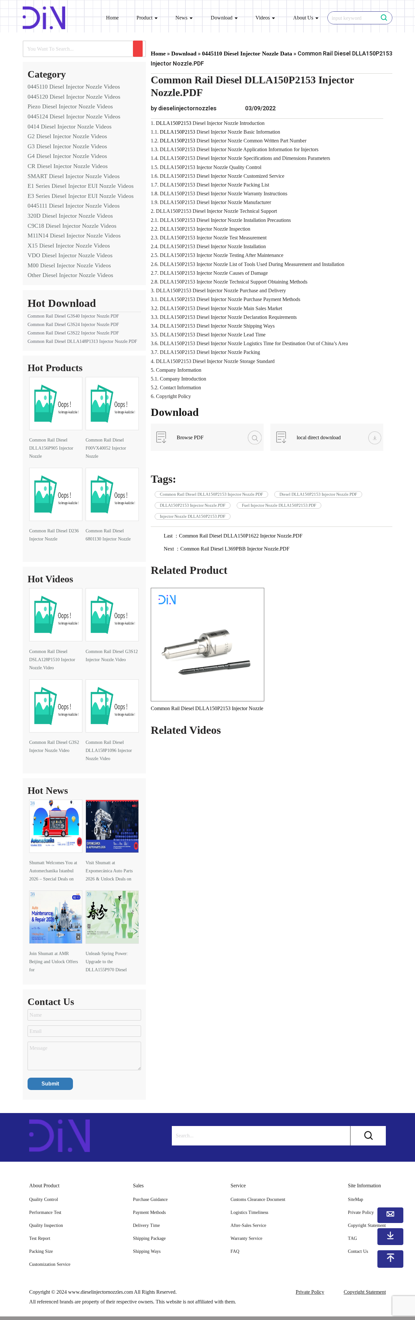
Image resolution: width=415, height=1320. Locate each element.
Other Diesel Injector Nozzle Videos (70, 275)
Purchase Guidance (150, 1199)
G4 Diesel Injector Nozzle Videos (67, 156)
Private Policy (310, 1292)
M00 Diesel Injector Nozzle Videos (69, 265)
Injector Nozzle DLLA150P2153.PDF (192, 516)
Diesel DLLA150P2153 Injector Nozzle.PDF (318, 494)
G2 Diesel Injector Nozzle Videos (67, 136)
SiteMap (355, 1199)
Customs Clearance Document (258, 1199)
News (181, 17)
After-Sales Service (248, 1225)
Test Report (39, 1238)
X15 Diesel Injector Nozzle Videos (69, 245)
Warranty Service (246, 1238)
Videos (262, 17)
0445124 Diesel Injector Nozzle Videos (74, 116)
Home (112, 17)
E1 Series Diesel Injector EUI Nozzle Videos (81, 186)
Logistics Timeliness (249, 1212)
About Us (303, 17)
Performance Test (45, 1212)
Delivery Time (146, 1225)
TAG (352, 1238)
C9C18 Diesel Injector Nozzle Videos (72, 226)
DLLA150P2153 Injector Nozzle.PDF (192, 505)
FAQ (235, 1251)
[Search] (138, 49)
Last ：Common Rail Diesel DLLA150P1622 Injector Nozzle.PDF (233, 536)
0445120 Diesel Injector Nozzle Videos (74, 96)
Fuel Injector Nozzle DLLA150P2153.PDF (279, 505)
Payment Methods (149, 1212)
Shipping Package (149, 1238)
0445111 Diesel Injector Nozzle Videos (74, 205)
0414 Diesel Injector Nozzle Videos (70, 126)
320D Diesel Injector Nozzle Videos (70, 215)
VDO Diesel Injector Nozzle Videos (70, 255)
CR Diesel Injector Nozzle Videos (68, 166)
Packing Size (41, 1251)
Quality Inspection (46, 1225)
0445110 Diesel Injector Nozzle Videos (74, 86)
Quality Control (43, 1199)
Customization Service (49, 1264)
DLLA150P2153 (174, 123)
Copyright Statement (365, 1292)
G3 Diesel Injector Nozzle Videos (67, 146)
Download (221, 17)
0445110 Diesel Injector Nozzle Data (247, 53)
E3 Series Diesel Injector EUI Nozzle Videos (81, 196)
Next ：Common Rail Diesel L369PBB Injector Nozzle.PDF (227, 548)
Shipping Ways (146, 1251)
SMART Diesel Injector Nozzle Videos (74, 176)
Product (144, 17)
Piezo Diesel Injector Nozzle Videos (70, 106)
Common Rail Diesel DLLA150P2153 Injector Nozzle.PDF (211, 494)
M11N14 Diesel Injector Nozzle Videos (74, 235)
